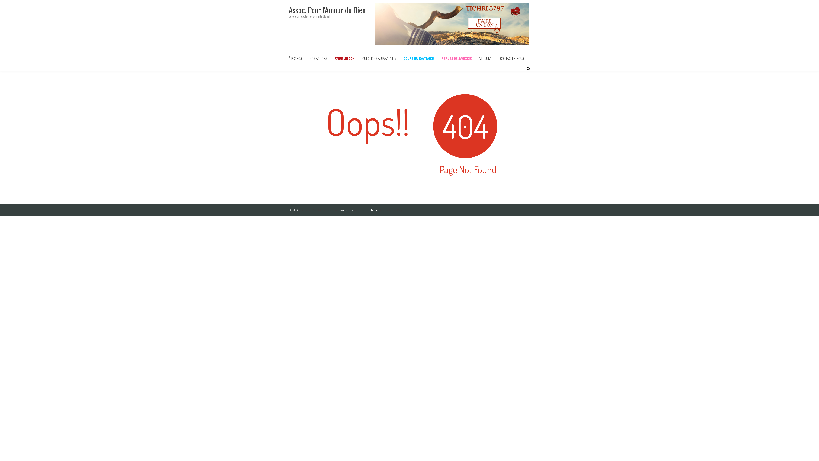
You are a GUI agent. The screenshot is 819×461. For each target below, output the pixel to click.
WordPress (361, 210)
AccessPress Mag (391, 210)
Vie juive (485, 58)
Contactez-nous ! (512, 58)
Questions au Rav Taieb (379, 58)
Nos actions (318, 58)
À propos (295, 58)
